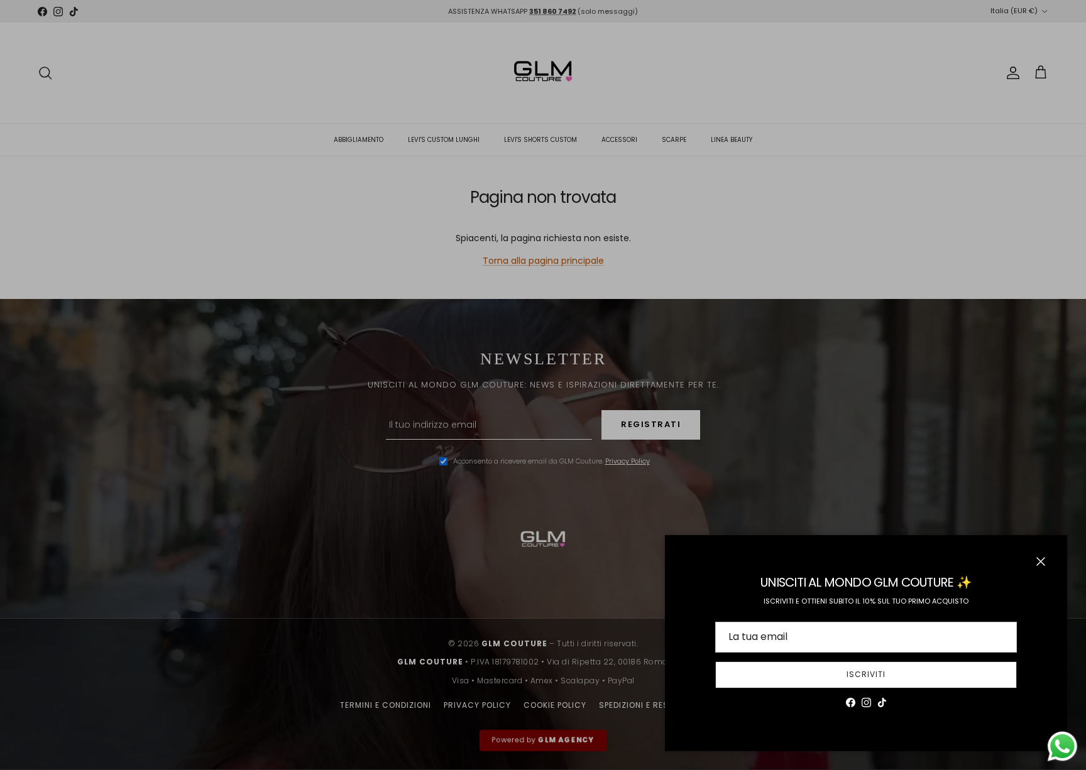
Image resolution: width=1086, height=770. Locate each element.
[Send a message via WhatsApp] (1062, 746)
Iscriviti (866, 674)
